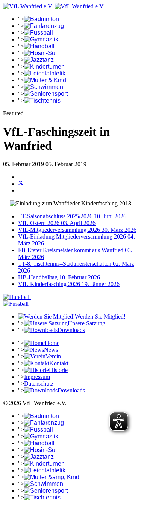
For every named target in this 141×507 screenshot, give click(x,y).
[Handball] (17, 297)
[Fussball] (16, 303)
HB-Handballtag (59, 277)
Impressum (37, 377)
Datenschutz (38, 383)
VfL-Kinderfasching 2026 (69, 284)
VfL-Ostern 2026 (57, 223)
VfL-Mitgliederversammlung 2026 (77, 230)
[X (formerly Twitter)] (20, 184)
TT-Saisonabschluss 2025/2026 (72, 216)
